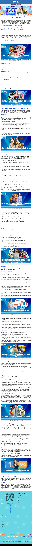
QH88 (10, 508)
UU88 (12, 503)
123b (7, 493)
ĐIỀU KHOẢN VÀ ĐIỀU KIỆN (24, 541)
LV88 (10, 509)
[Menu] (1, 2)
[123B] (16, 2)
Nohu (10, 511)
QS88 (10, 510)
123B (10, 505)
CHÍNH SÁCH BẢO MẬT (7, 541)
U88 (10, 512)
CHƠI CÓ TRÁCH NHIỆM (15, 541)
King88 (10, 504)
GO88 (10, 506)
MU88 (10, 507)
